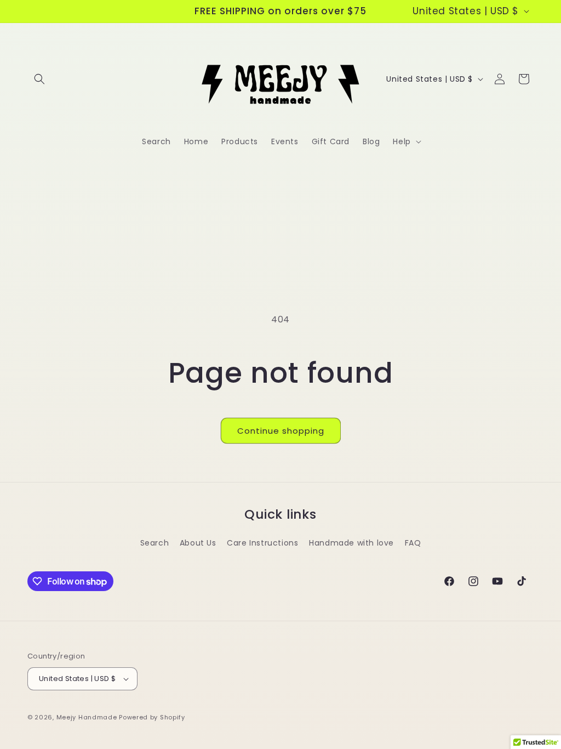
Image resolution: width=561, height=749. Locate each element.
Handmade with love (351, 542)
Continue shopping (280, 430)
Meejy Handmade (86, 717)
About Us (198, 542)
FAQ (413, 542)
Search (154, 542)
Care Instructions (262, 542)
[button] (39, 79)
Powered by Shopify (152, 717)
